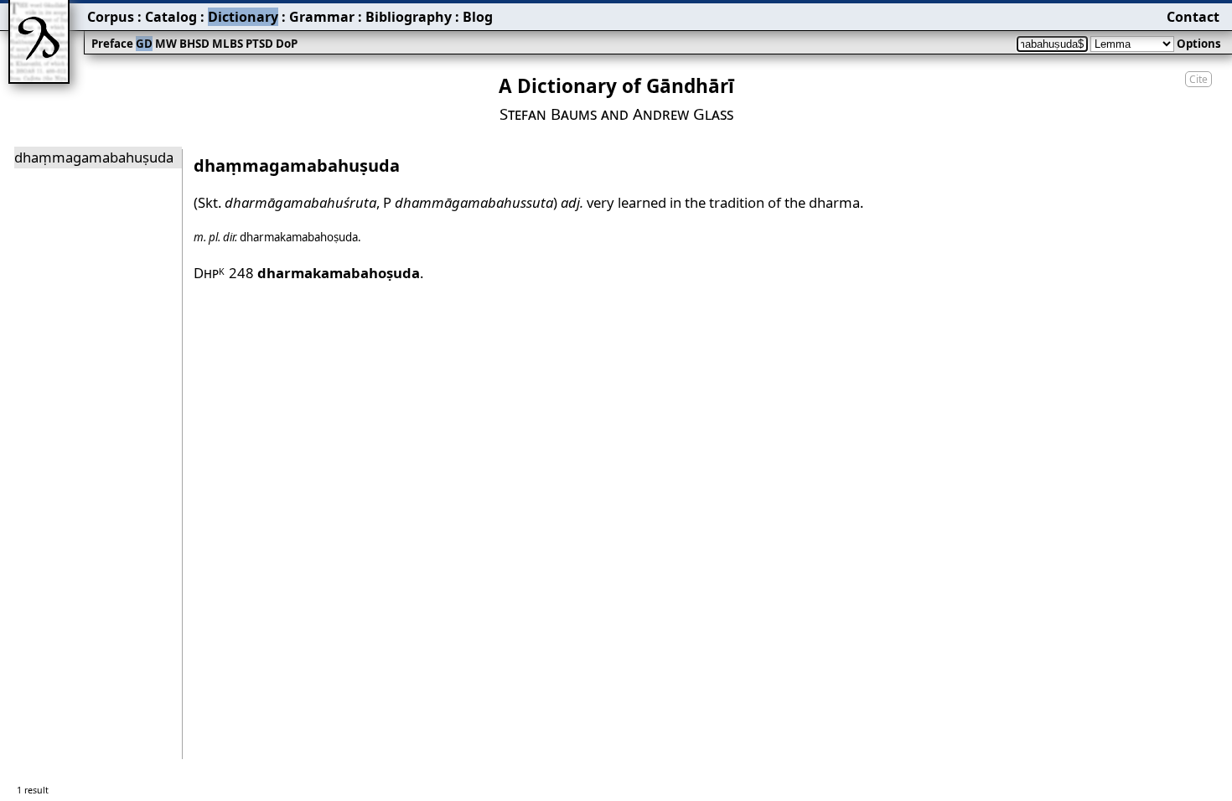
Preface (112, 43)
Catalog (171, 17)
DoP (287, 43)
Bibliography (408, 17)
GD (144, 43)
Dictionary (243, 17)
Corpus (110, 17)
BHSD (194, 43)
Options (1199, 43)
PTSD (259, 43)
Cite (1198, 79)
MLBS (227, 43)
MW (166, 43)
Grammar (322, 17)
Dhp (209, 272)
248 (324, 272)
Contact (1193, 17)
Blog (478, 17)
